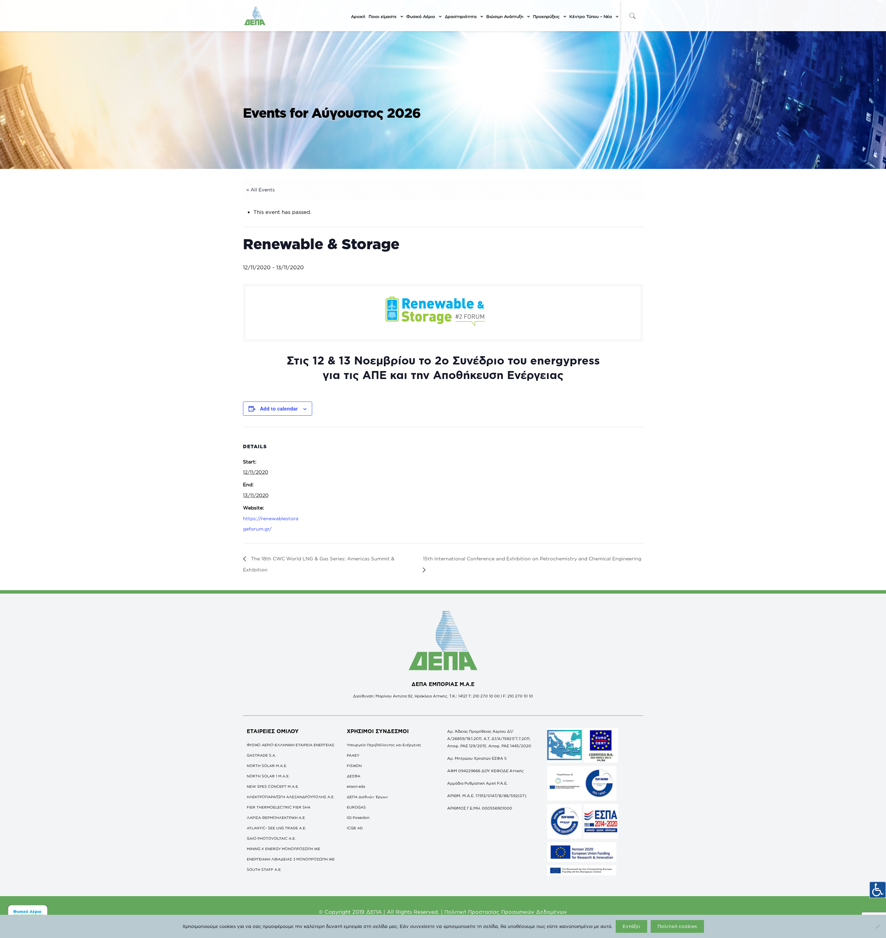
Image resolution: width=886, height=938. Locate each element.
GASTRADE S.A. (261, 755)
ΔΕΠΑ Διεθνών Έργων (367, 797)
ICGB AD (355, 828)
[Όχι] (877, 926)
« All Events (260, 189)
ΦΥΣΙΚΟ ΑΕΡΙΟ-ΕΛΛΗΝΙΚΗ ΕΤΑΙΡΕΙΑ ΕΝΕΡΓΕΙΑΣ (290, 745)
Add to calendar (279, 408)
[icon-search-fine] (632, 16)
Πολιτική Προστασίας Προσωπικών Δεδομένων (505, 912)
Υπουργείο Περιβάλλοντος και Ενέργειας (384, 745)
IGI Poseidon (358, 817)
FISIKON (354, 766)
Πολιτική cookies (677, 926)
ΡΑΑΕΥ (353, 755)
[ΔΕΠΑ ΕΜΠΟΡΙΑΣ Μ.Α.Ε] (255, 15)
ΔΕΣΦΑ (353, 776)
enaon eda (356, 786)
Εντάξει (631, 926)
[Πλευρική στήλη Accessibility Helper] (877, 890)
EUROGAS (356, 807)
